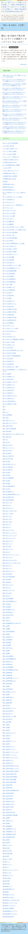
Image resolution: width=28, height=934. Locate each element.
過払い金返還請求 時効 (9, 837)
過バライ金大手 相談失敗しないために (13, 350)
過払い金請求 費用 (7, 798)
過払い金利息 (6, 617)
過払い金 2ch (6, 442)
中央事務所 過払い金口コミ (10, 173)
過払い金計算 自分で (8, 711)
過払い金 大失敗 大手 (8, 456)
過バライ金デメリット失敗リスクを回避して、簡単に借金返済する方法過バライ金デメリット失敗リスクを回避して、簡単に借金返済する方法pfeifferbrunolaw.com (14, 6)
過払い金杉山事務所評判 (9, 659)
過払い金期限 (6, 653)
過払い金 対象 (6, 472)
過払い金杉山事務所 (8, 656)
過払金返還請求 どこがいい (10, 913)
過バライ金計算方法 (8, 379)
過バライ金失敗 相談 (8, 364)
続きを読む (24, 64)
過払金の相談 (6, 883)
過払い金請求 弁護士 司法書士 (11, 771)
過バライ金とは (7, 333)
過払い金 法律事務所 (8, 478)
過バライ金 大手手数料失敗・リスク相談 (13, 243)
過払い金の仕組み (7, 574)
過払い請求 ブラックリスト (10, 423)
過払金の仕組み (7, 878)
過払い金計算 (6, 705)
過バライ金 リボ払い (8, 218)
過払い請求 (6, 417)
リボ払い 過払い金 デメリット (11, 170)
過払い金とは (6, 552)
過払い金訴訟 (6, 724)
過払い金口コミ (7, 620)
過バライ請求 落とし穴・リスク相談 (12, 196)
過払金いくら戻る (7, 859)
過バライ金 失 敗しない (9, 246)
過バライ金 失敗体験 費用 (9, 270)
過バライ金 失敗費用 (8, 276)
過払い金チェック (7, 543)
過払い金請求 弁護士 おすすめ (11, 765)
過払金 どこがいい (7, 845)
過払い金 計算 (6, 489)
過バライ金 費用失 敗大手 (9, 320)
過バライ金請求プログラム (10, 395)
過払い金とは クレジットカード (11, 554)
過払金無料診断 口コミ (9, 889)
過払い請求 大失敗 (7, 426)
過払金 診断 (6, 856)
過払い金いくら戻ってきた (10, 510)
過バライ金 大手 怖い (9, 235)
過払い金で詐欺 (7, 546)
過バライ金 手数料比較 (9, 290)
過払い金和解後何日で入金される (12, 623)
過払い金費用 (6, 818)
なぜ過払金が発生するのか (10, 162)
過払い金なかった (7, 565)
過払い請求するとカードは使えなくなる (13, 434)
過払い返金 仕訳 (7, 436)
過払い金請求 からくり (9, 746)
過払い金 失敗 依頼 (8, 467)
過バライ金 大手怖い (8, 240)
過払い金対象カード (8, 637)
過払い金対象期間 (7, 639)
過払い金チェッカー (8, 541)
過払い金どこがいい (8, 549)
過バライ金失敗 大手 (8, 361)
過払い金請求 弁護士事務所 (10, 776)
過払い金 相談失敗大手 (9, 486)
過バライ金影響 (7, 373)
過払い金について (7, 568)
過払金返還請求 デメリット (10, 911)
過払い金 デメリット (9, 447)
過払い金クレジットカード (10, 532)
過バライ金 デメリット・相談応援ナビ (13, 205)
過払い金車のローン (8, 820)
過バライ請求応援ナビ (9, 199)
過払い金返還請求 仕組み (9, 834)
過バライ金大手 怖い (8, 347)
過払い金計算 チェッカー (9, 708)
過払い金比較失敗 (7, 664)
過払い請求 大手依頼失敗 (9, 428)
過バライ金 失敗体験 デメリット (11, 268)
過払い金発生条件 (7, 683)
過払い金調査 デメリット (9, 741)
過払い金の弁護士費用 (9, 576)
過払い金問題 (6, 626)
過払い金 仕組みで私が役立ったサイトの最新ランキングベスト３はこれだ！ (14, 39)
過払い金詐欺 (6, 730)
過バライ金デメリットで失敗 (10, 328)
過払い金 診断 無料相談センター (11, 494)
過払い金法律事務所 (8, 667)
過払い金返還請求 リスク (9, 831)
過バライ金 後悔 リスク (9, 287)
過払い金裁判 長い (7, 700)
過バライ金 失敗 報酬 (8, 257)
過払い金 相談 (6, 483)
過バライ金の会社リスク (9, 336)
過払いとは (6, 412)
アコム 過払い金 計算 (8, 146)
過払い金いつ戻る (7, 521)
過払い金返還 (6, 823)
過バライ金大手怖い (8, 358)
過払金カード (6, 861)
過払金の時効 (6, 881)
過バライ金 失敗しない (9, 262)
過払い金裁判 (6, 694)
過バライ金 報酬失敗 (8, 224)
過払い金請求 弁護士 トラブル (11, 768)
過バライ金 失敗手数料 (9, 273)
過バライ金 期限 (7, 298)
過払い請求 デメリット (9, 420)
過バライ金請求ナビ (8, 393)
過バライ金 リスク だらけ (9, 210)
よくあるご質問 (7, 167)
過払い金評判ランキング (9, 733)
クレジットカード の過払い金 (10, 157)
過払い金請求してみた (9, 804)
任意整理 (5, 181)
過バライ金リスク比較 (9, 342)
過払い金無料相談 (7, 672)
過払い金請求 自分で (8, 796)
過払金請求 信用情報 (8, 908)
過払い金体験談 (7, 606)
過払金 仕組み (6, 848)
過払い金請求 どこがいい (10, 754)
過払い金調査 (6, 738)
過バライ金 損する (7, 292)
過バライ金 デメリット (9, 202)
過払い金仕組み (7, 604)
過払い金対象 (6, 634)
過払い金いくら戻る (8, 513)
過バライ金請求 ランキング (10, 382)
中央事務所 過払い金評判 (9, 178)
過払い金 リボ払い (7, 450)
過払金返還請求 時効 (8, 916)
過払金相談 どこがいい (9, 894)
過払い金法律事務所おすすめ (10, 669)
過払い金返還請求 (7, 826)
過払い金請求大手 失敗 (9, 812)
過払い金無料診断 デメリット (10, 678)
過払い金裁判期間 (7, 702)
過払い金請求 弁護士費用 (9, 782)
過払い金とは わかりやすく (10, 560)
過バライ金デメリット (9, 325)
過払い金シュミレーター (9, 538)
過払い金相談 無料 (7, 689)
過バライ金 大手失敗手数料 (10, 238)
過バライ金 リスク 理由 (9, 213)
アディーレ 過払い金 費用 (9, 151)
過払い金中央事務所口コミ (10, 601)
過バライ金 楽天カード (9, 301)
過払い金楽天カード (8, 661)
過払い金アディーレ (8, 508)
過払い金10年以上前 (8, 497)
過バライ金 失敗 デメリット (10, 254)
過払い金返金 (6, 839)
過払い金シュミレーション (10, 535)
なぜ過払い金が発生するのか (10, 159)
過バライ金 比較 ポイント (9, 303)
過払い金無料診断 (7, 675)
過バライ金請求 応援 (8, 390)
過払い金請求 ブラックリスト (10, 757)
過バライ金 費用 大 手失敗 (10, 309)
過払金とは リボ (7, 872)
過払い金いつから (7, 516)
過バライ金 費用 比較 (8, 314)
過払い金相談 (6, 686)
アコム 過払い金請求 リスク (10, 148)
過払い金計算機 (7, 722)
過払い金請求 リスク (8, 760)
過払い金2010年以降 (8, 500)
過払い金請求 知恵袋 (8, 793)
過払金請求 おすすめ (8, 897)
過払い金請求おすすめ (9, 801)
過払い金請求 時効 (7, 785)
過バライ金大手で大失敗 (9, 353)
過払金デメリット (7, 864)
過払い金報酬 (6, 628)
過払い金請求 (6, 743)
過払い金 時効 (6, 475)
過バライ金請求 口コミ (9, 387)
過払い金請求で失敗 (8, 807)
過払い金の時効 (7, 579)
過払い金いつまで (7, 519)
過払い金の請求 (7, 582)
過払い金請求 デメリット (9, 749)
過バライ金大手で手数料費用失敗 (12, 355)
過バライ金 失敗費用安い (9, 279)
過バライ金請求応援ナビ (9, 401)
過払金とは (6, 867)
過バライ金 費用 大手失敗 (9, 312)
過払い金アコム (7, 505)
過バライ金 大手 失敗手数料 (10, 232)
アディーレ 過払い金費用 (9, 154)
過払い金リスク (7, 587)
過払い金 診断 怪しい (8, 491)
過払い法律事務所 (7, 415)
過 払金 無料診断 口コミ (9, 189)
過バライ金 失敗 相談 (8, 259)
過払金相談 (6, 892)
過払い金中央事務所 (8, 598)
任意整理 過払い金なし (9, 184)
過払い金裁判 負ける (8, 697)
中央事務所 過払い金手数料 (10, 176)
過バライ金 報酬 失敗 (8, 221)
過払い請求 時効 (7, 431)
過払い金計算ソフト (8, 713)
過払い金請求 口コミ (8, 763)
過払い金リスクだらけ (9, 590)
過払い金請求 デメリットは (10, 752)
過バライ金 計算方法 (8, 306)
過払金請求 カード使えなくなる (11, 900)
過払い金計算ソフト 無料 (9, 716)
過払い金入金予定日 (8, 615)
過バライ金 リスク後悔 (9, 216)
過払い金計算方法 (7, 719)
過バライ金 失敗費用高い (9, 281)
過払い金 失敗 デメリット (9, 464)
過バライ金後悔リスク (9, 376)
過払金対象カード (7, 886)
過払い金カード (7, 527)
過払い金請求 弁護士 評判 (9, 774)
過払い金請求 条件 (7, 787)
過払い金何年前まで (8, 612)
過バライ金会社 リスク (9, 344)
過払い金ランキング (8, 585)
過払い (4, 409)
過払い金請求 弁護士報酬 (9, 779)
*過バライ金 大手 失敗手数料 (10, 143)
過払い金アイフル (7, 502)
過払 (4, 406)
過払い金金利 (6, 842)
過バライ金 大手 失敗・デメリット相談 (13, 227)
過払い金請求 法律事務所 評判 (11, 790)
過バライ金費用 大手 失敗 (9, 404)
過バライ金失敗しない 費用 (10, 366)
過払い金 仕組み (13, 47)
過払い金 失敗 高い (8, 469)
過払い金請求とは (7, 809)
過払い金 (5, 439)
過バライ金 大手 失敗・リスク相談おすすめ (14, 229)
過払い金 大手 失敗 (8, 458)
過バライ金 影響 (7, 284)
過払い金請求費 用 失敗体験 (10, 815)
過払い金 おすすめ (7, 445)
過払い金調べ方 (7, 735)
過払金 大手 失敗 (7, 850)
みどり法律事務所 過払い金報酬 (11, 165)
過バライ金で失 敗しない (9, 331)
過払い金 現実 (6, 480)
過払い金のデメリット (9, 571)
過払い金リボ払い (7, 593)
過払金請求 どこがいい (9, 905)
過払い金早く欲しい (8, 648)
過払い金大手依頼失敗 (9, 631)
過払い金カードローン (9, 530)
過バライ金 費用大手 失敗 (9, 317)
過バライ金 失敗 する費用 (9, 251)
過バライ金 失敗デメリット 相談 (12, 265)
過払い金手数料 (7, 645)
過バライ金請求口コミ (9, 398)
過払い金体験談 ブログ (9, 609)
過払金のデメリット (8, 875)
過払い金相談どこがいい (9, 691)
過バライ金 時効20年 (8, 295)
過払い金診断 (6, 727)
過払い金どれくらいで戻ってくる (12, 563)
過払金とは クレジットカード (10, 870)
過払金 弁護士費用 (7, 853)
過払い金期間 (6, 650)
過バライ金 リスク (8, 207)
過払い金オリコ (7, 524)
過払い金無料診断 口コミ (9, 680)
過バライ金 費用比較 (8, 323)
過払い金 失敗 (6, 461)
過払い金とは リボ (7, 557)
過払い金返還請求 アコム (9, 828)
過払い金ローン (7, 595)
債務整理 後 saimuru (8, 187)
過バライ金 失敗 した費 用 (10, 249)
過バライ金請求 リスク (9, 384)
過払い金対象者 (7, 642)
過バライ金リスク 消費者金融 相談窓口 (13, 339)
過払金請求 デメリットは (10, 902)
